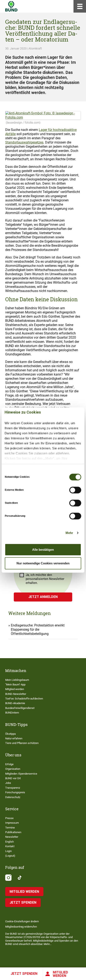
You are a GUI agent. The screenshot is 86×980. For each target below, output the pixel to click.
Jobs (8, 782)
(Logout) (10, 855)
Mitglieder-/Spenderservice (21, 773)
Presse (9, 818)
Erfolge (9, 764)
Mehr (69, 533)
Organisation (12, 768)
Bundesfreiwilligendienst (19, 708)
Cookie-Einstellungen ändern (22, 921)
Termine (10, 827)
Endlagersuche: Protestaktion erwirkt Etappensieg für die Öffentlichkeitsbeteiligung (37, 629)
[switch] (75, 490)
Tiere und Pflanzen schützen (22, 743)
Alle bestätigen (43, 549)
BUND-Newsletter (15, 694)
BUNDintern (12, 712)
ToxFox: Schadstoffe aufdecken (24, 698)
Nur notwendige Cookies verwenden (43, 563)
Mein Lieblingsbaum (17, 679)
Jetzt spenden (24, 974)
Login (8, 851)
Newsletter (11, 836)
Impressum (12, 822)
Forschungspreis (15, 792)
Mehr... (47, 944)
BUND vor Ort (13, 778)
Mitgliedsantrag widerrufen (21, 926)
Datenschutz (12, 797)
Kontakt (9, 846)
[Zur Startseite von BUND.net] (11, 6)
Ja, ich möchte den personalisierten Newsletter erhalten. (45, 579)
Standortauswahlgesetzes (24, 142)
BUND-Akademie (15, 703)
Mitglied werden (60, 974)
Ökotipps (10, 733)
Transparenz (12, 787)
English (9, 841)
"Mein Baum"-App (15, 684)
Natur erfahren (13, 738)
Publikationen (13, 832)
